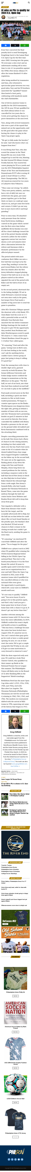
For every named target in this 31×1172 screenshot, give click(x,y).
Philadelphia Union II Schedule (10, 871)
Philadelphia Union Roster (9, 867)
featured (14, 771)
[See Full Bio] (19, 766)
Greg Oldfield (11, 18)
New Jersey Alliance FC (9, 772)
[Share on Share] (5, 45)
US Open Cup (20, 772)
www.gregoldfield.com (19, 764)
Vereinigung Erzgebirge (9, 774)
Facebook (15, 957)
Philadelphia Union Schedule (10, 869)
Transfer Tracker (6, 865)
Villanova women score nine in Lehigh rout (14, 905)
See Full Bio (14, 766)
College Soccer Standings (9, 873)
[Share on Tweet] (15, 45)
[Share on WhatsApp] (24, 45)
